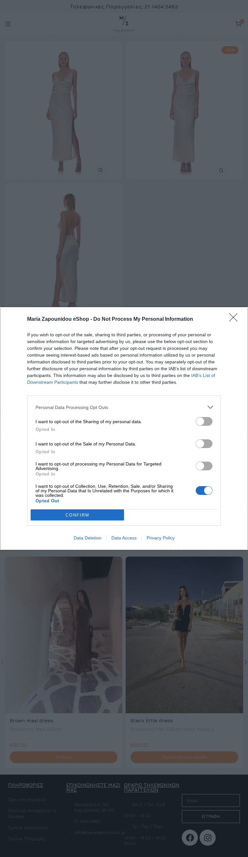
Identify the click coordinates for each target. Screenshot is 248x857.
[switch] (204, 421)
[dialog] (124, 428)
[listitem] (124, 407)
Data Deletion (87, 537)
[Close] (235, 319)
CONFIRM (77, 515)
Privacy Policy (161, 537)
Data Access (124, 537)
